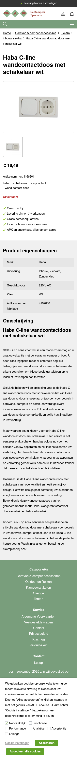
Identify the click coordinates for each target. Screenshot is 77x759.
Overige (38, 593)
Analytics (39, 728)
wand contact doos (17, 188)
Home (7, 33)
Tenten (38, 599)
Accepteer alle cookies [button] (25, 751)
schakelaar (20, 183)
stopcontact (38, 183)
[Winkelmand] (72, 14)
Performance (17, 728)
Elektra (65, 33)
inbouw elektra (12, 38)
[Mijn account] (63, 14)
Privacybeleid (38, 634)
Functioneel (40, 723)
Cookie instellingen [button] (17, 742)
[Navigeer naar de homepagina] (24, 13)
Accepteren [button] (46, 742)
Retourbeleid (38, 645)
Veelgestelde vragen (38, 622)
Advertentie (59, 728)
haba (6, 183)
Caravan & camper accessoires (35, 33)
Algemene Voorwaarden (38, 616)
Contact (38, 628)
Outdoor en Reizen (38, 582)
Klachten (38, 639)
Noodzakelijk (17, 723)
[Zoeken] (5, 24)
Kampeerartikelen (38, 587)
